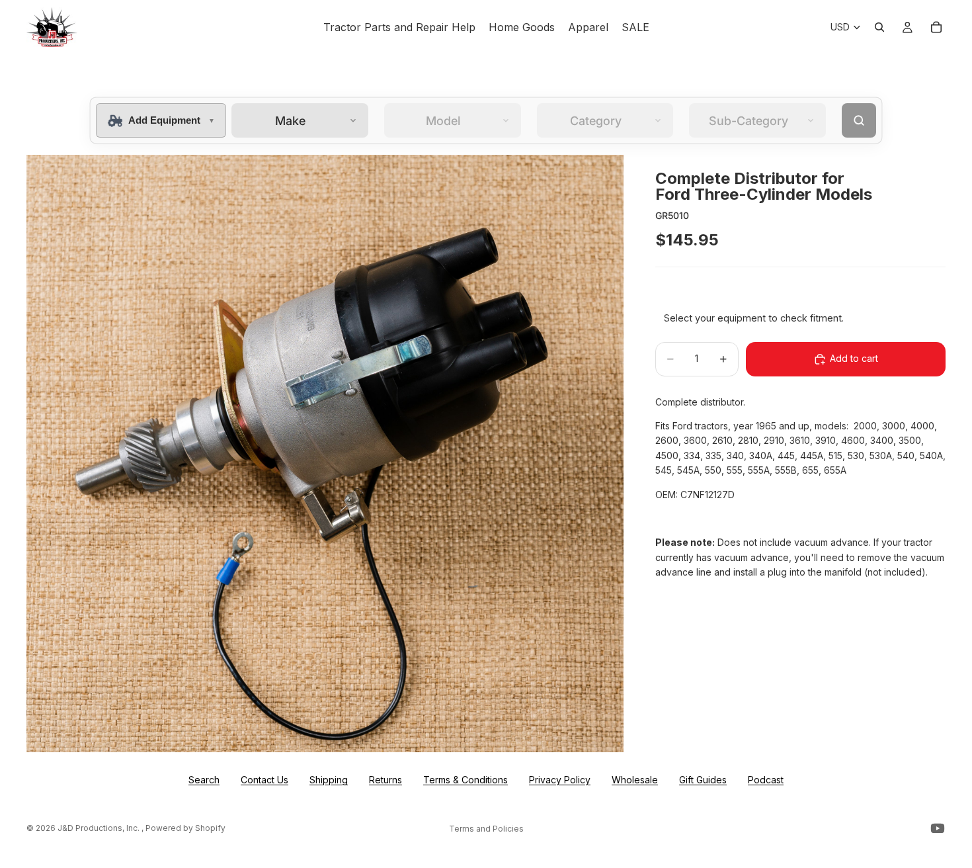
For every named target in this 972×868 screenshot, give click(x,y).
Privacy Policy (559, 779)
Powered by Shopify (185, 828)
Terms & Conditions (465, 779)
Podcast (766, 779)
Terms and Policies (486, 829)
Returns (385, 779)
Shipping (328, 779)
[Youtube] (938, 828)
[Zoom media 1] (325, 453)
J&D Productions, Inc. (100, 828)
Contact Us (264, 779)
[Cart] (936, 27)
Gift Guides (703, 779)
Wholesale (635, 779)
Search (204, 779)
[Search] (879, 27)
